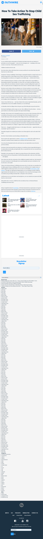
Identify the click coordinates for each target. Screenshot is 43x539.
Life (2, 469)
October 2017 (4, 431)
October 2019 (4, 399)
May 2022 (3, 357)
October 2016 (4, 447)
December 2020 (4, 380)
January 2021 (4, 379)
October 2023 (4, 334)
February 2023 (4, 345)
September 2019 (4, 400)
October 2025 (4, 302)
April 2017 (3, 439)
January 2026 (4, 298)
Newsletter (26, 513)
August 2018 (3, 418)
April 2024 (3, 326)
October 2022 (4, 350)
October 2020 (4, 383)
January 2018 (4, 427)
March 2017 (3, 441)
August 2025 (3, 304)
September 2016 (4, 449)
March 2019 (3, 408)
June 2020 (3, 388)
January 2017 (4, 443)
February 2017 (4, 442)
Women (3, 490)
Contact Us (35, 513)
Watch (7, 513)
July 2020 (3, 387)
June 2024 (3, 323)
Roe (2, 485)
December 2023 (4, 331)
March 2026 (3, 295)
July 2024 (3, 322)
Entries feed (3, 494)
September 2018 (4, 416)
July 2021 (3, 370)
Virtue (2, 489)
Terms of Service (27, 515)
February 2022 (4, 361)
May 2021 (3, 373)
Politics (2, 482)
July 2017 (3, 435)
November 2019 (4, 397)
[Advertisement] (21, 229)
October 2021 (4, 366)
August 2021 (3, 369)
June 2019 (3, 404)
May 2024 (3, 325)
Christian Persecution (6, 454)
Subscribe (4, 272)
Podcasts (17, 513)
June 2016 (3, 451)
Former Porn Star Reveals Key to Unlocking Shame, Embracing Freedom (16, 284)
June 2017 (3, 437)
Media (2, 473)
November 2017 (4, 430)
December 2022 (4, 348)
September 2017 (4, 432)
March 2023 (3, 343)
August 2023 (3, 337)
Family (2, 463)
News (2, 477)
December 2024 (4, 315)
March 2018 (3, 424)
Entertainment (4, 459)
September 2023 (4, 335)
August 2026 (3, 288)
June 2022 (3, 356)
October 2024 (4, 318)
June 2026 (3, 291)
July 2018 (3, 419)
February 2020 (4, 393)
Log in (2, 493)
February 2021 (4, 377)
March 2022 (3, 360)
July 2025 (3, 306)
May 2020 (3, 389)
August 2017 (3, 434)
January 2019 (4, 411)
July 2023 (3, 338)
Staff (13, 515)
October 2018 (4, 415)
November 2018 (4, 414)
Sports (2, 488)
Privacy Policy (19, 515)
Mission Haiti (4, 475)
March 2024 (3, 327)
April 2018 (3, 423)
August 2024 (3, 321)
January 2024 (4, 330)
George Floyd (4, 465)
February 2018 (4, 426)
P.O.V (2, 481)
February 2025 (4, 312)
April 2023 (3, 342)
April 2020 (3, 391)
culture (2, 457)
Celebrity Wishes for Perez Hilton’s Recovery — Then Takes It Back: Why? (17, 286)
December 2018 (4, 412)
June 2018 (3, 420)
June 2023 (3, 339)
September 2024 (4, 319)
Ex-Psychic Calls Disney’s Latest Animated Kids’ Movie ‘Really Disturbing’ (16, 282)
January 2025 (4, 314)
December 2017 (4, 428)
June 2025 (3, 307)
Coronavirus (4, 455)
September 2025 (4, 303)
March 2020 (3, 392)
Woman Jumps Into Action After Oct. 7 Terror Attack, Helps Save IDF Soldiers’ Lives (19, 280)
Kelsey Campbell (6, 55)
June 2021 (3, 372)
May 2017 (3, 438)
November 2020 (4, 381)
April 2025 (3, 310)
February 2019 (4, 410)
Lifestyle (3, 471)
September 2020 (4, 384)
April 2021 (3, 374)
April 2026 (3, 294)
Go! (2, 466)
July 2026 (3, 290)
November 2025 (4, 300)
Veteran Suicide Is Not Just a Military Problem (11, 283)
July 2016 (3, 450)
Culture (3, 458)
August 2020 (3, 385)
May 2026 (3, 292)
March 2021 (3, 376)
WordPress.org (4, 497)
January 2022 (4, 362)
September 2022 (4, 352)
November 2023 (4, 333)
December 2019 (4, 396)
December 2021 (4, 364)
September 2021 (4, 368)
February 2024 (4, 329)
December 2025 (4, 299)
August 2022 (3, 353)
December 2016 (4, 445)
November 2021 (4, 365)
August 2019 (3, 401)
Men (2, 474)
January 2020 (4, 395)
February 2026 (4, 296)
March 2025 (3, 311)
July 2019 (3, 403)
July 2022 (3, 354)
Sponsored (3, 486)
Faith (2, 461)
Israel (2, 467)
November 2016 (4, 446)
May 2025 (3, 308)
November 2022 (4, 349)
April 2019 (3, 407)
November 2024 (4, 317)
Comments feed (4, 495)
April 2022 (3, 358)
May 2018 (3, 422)
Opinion (3, 479)
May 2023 (3, 341)
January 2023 (4, 346)
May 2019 (3, 406)
